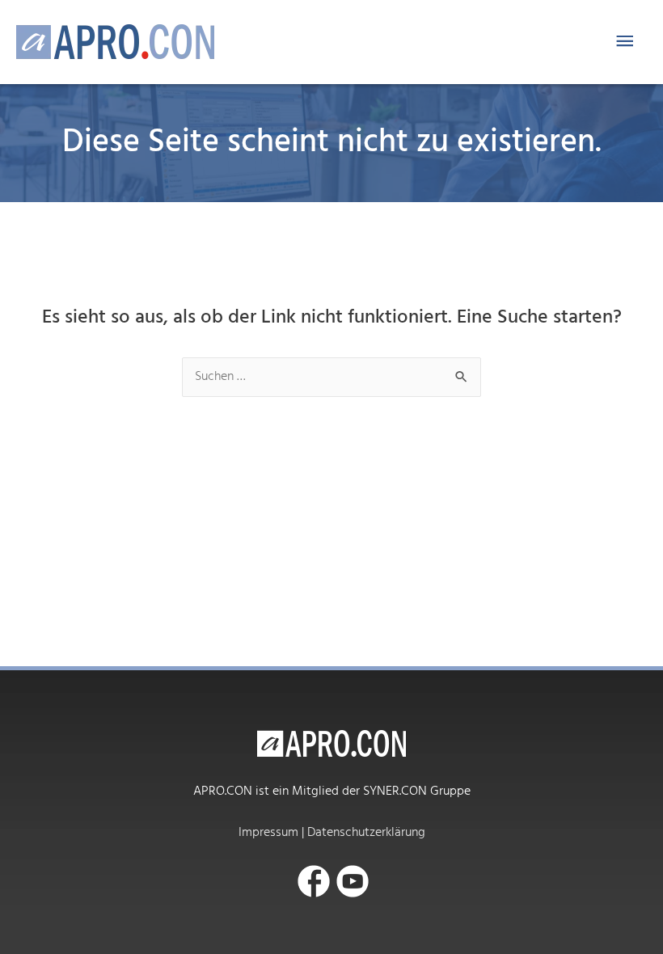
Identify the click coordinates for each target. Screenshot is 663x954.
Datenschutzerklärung (366, 832)
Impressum (268, 832)
